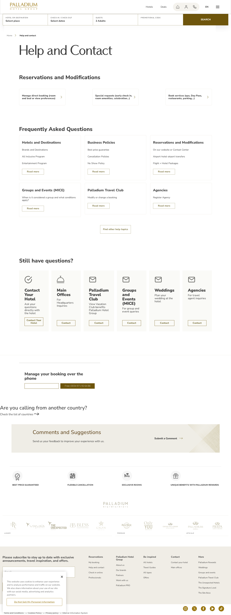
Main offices (176, 567)
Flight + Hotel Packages (165, 163)
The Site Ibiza (204, 593)
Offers (146, 577)
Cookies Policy (34, 613)
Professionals (95, 577)
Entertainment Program (34, 163)
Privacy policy (52, 613)
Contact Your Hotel (34, 322)
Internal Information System (75, 613)
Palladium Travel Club (208, 577)
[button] (25, 19)
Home (9, 35)
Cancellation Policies (98, 156)
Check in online (96, 572)
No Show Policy (96, 163)
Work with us (122, 580)
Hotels (149, 6)
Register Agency (161, 197)
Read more (33, 171)
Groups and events (206, 572)
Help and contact (96, 567)
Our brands (121, 570)
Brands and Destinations (35, 150)
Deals (164, 6)
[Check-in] (178, 7)
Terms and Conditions (14, 613)
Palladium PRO (123, 585)
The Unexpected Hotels (209, 583)
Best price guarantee (98, 150)
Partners (120, 575)
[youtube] (212, 609)
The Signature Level (207, 588)
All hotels (148, 562)
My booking (94, 562)
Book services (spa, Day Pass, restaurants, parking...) (185, 97)
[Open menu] (217, 7)
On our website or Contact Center (171, 150)
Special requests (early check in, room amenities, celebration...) (113, 97)
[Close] (62, 576)
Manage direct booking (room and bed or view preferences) (38, 97)
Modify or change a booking (102, 197)
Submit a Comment (166, 438)
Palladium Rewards (207, 562)
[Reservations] (194, 7)
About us (120, 565)
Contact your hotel (179, 562)
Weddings (203, 567)
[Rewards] (186, 7)
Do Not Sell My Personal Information (34, 601)
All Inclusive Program (33, 156)
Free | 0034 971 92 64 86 (77, 386)
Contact (66, 323)
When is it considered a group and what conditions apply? (49, 199)
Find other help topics (115, 229)
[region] (34, 592)
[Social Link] (185, 609)
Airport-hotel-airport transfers (169, 156)
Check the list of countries (17, 414)
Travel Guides (149, 567)
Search (206, 19)
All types (147, 572)
